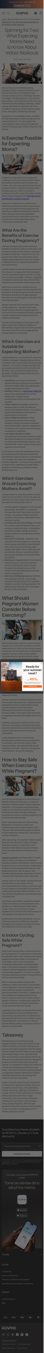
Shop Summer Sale (32, 686)
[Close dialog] (41, 663)
